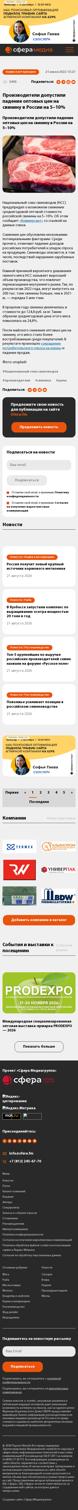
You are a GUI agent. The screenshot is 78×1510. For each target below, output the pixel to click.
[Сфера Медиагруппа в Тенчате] (24, 1142)
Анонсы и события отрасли (19, 1213)
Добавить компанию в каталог (39, 920)
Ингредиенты (10, 1317)
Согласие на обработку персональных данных (31, 1255)
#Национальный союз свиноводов (30, 371)
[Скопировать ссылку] (68, 82)
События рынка (64, 948)
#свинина (43, 380)
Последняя (39, 802)
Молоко (7, 1290)
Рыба (5, 1280)
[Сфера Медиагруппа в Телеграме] (19, 1142)
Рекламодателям (13, 1223)
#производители (16, 380)
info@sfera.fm (21, 1154)
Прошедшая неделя (54, 1290)
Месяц (46, 1296)
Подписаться (27, 480)
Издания (8, 1196)
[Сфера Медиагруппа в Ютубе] (14, 1142)
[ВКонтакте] (58, 82)
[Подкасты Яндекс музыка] (34, 1142)
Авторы (7, 1202)
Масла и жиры (11, 1285)
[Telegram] (63, 82)
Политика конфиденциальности (22, 1234)
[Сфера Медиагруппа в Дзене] (4, 1142)
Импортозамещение (15, 1229)
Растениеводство (13, 1306)
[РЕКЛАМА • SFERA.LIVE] (39, 41)
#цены (61, 380)
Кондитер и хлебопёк (16, 1296)
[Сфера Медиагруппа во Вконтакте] (9, 1142)
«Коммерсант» (31, 221)
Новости (7, 1180)
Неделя (46, 1285)
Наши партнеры (61, 818)
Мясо (5, 1274)
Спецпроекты (10, 1207)
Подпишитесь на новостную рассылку (36, 1339)
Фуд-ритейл (10, 1312)
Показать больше (39, 1047)
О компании (10, 1218)
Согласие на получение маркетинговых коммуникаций (37, 506)
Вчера (45, 1280)
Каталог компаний (13, 1191)
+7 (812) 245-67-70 (25, 1161)
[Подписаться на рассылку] (73, 82)
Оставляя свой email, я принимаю (37, 506)
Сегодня (47, 1274)
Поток (6, 1186)
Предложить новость (39, 427)
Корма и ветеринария (16, 1301)
